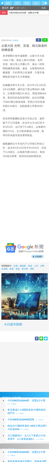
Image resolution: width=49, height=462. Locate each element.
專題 (27, 3)
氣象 (44, 8)
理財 (32, 269)
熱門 (17, 3)
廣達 (12, 269)
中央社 (16, 40)
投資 (18, 269)
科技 (30, 266)
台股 (16, 266)
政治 (36, 3)
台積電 (4, 269)
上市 (36, 266)
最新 (8, 3)
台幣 (42, 266)
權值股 (23, 266)
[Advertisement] (24, 366)
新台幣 (25, 269)
